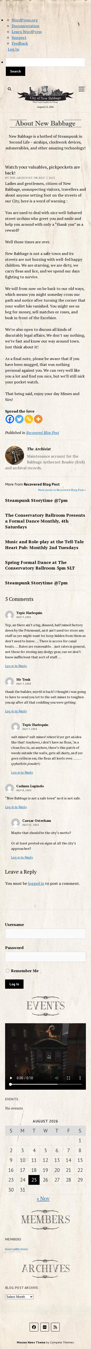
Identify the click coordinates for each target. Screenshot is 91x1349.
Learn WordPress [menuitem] (27, 31)
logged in (36, 883)
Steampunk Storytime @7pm (36, 500)
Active (16, 1249)
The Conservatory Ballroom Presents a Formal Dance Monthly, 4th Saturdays (45, 521)
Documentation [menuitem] (25, 25)
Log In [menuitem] (13, 49)
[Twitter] (19, 419)
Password (14, 947)
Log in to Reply (16, 666)
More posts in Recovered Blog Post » (62, 490)
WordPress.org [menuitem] (25, 20)
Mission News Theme (31, 1342)
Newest (8, 1249)
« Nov (43, 1198)
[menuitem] (45, 67)
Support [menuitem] (19, 37)
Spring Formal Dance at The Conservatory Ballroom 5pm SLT (40, 565)
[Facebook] (10, 419)
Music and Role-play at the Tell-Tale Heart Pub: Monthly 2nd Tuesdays (44, 544)
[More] (38, 419)
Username (14, 924)
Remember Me (24, 970)
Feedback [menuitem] (20, 43)
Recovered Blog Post (42, 432)
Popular (24, 1249)
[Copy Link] (29, 419)
